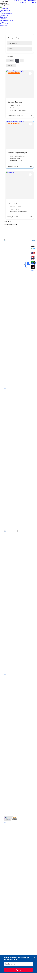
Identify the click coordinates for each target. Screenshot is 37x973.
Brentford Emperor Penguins (17, 153)
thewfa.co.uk (25, 266)
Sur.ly (31, 270)
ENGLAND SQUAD (19, 1)
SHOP (34, 2)
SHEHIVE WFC (13, 203)
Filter (11, 60)
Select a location (11, 49)
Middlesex (18, 206)
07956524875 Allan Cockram (18, 110)
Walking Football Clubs (14, 115)
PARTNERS (32, 1)
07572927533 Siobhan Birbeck (18, 211)
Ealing (18, 156)
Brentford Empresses (15, 102)
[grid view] (17, 61)
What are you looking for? (14, 38)
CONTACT (24, 2)
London (18, 105)
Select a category (11, 43)
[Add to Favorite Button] (30, 73)
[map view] (22, 61)
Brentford (12, 105)
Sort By (10, 65)
